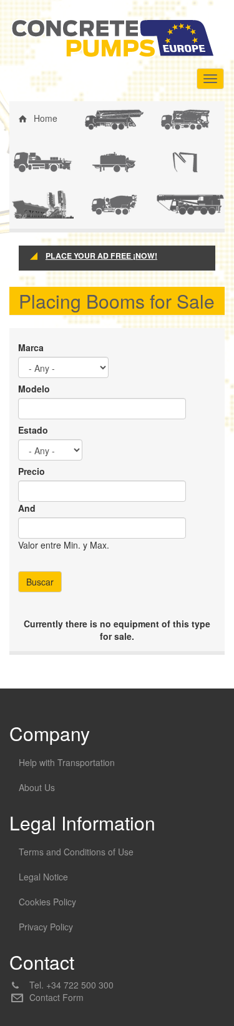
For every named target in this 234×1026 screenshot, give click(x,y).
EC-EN (34, 160)
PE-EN (176, 160)
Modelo (34, 388)
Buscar (40, 581)
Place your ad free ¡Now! (101, 256)
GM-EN (178, 203)
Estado (33, 430)
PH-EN (34, 203)
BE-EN (105, 160)
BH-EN (105, 118)
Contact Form (56, 997)
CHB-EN (180, 118)
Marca (31, 347)
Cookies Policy (47, 901)
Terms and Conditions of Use (76, 851)
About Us (37, 787)
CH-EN (106, 203)
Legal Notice (43, 876)
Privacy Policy (46, 926)
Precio (31, 471)
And (27, 508)
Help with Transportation (67, 762)
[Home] (112, 38)
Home (45, 118)
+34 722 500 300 (80, 985)
